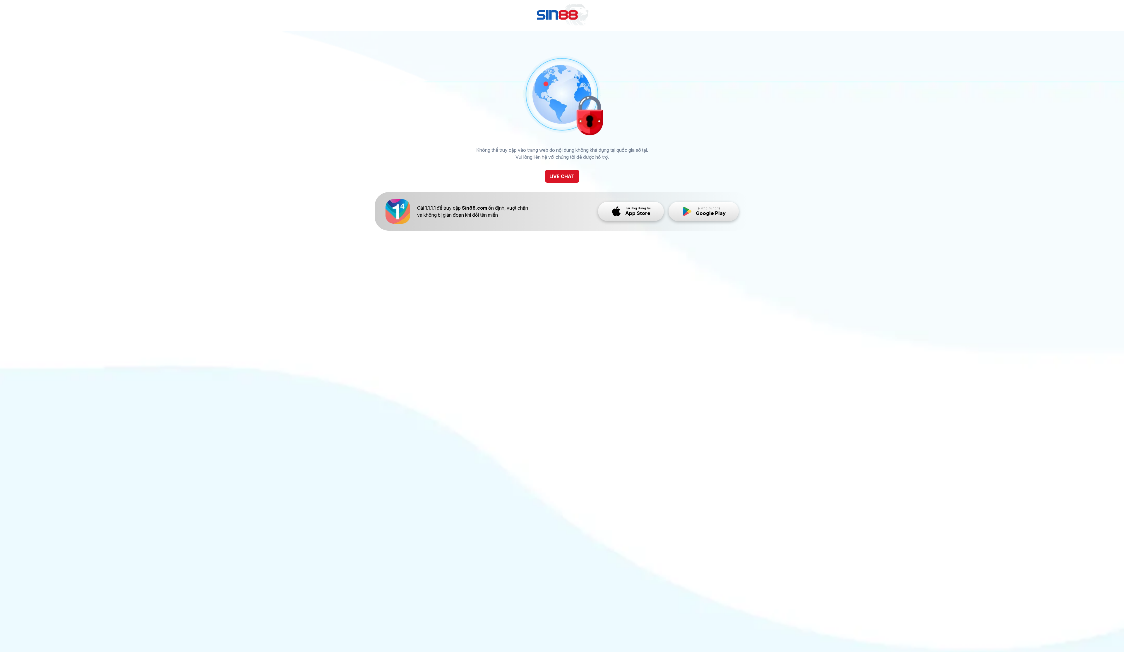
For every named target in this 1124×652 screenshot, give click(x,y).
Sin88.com (474, 208)
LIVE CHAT (562, 176)
